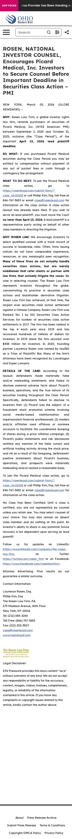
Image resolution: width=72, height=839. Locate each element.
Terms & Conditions (52, 825)
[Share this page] (66, 32)
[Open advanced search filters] (57, 32)
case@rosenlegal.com (49, 200)
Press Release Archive (42, 817)
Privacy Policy (53, 833)
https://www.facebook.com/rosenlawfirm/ (31, 563)
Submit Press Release (21, 825)
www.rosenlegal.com (17, 635)
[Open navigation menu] (6, 32)
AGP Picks (9, 5)
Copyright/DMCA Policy (25, 833)
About (19, 817)
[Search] (49, 32)
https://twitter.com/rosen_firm (23, 559)
